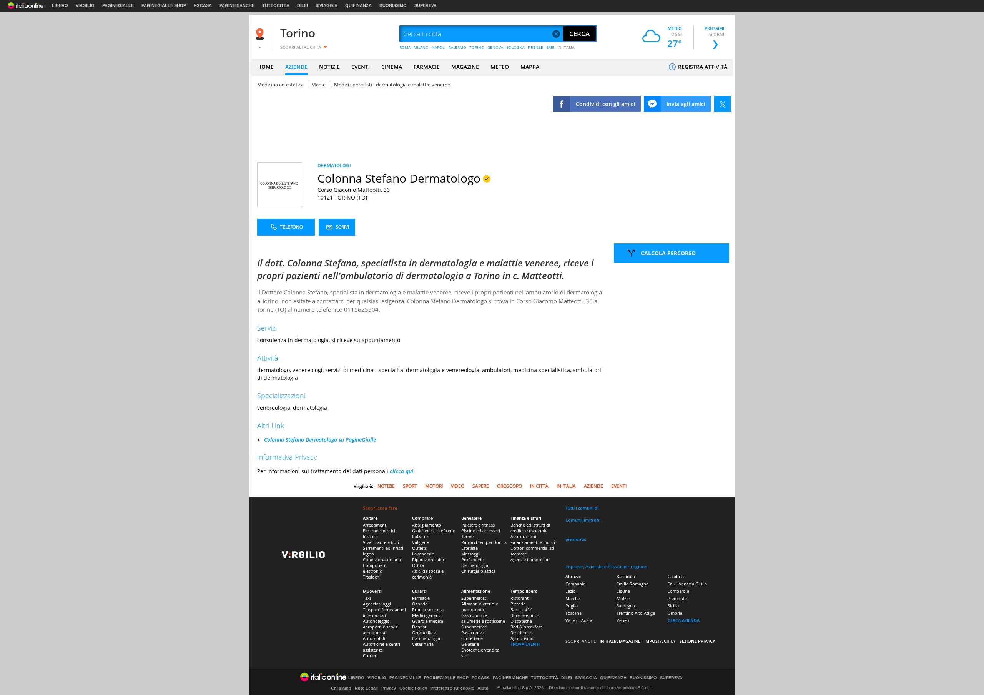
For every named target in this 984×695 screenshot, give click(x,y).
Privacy (388, 688)
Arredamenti (375, 525)
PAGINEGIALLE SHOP (163, 5)
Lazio (570, 591)
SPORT (410, 486)
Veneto (624, 620)
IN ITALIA (566, 47)
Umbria (675, 613)
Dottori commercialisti (532, 548)
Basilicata (626, 576)
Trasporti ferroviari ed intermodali (384, 612)
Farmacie (421, 598)
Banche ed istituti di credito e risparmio (530, 528)
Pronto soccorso (428, 609)
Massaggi (470, 554)
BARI (550, 47)
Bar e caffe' (521, 609)
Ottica (418, 565)
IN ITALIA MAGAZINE (620, 641)
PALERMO (457, 47)
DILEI (302, 5)
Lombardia (678, 591)
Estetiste (469, 548)
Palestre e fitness (478, 525)
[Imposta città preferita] (261, 34)
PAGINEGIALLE (118, 5)
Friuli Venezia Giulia (687, 584)
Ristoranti (520, 598)
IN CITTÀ (539, 486)
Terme (467, 536)
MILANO (421, 47)
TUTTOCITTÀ (275, 5)
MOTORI (434, 486)
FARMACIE (427, 66)
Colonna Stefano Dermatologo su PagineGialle (320, 439)
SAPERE (480, 486)
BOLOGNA (515, 47)
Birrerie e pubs (524, 615)
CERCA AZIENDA (684, 620)
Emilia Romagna (632, 584)
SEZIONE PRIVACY (697, 641)
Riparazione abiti (428, 559)
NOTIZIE (329, 66)
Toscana (573, 613)
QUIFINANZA (358, 5)
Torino (297, 33)
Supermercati (474, 598)
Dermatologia (474, 565)
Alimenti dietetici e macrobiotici (479, 606)
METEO (499, 66)
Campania (575, 584)
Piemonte (677, 598)
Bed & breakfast (526, 627)
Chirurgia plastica (478, 571)
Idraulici (371, 536)
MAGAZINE (465, 66)
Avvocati (518, 554)
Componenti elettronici (375, 568)
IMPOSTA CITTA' (660, 641)
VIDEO (457, 486)
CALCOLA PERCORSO (668, 253)
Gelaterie (470, 644)
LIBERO (60, 5)
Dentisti (419, 627)
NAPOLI (438, 47)
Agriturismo (522, 638)
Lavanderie (423, 554)
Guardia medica (427, 621)
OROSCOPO (509, 486)
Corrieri (370, 655)
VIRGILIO (85, 5)
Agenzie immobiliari (530, 559)
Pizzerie (517, 604)
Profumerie (472, 559)
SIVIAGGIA (326, 5)
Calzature (421, 536)
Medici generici (427, 615)
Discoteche (521, 621)
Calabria (676, 576)
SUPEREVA (425, 5)
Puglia (571, 606)
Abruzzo (573, 576)
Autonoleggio (376, 621)
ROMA (405, 47)
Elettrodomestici (379, 531)
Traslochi (372, 577)
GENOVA (495, 47)
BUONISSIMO (393, 5)
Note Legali (366, 688)
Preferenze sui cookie (452, 688)
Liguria (623, 591)
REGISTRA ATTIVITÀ (701, 66)
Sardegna (626, 606)
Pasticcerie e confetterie (473, 635)
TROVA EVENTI (525, 644)
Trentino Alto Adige (636, 613)
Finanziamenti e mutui (532, 542)
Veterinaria (423, 644)
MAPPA (529, 66)
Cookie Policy (413, 688)
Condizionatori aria (382, 559)
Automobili (374, 638)
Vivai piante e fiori (381, 542)
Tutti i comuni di (581, 508)
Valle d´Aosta (578, 620)
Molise (623, 598)
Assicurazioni (523, 536)
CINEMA (391, 66)
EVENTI (360, 66)
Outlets (419, 548)
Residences (521, 632)
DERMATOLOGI (334, 165)
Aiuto (483, 688)
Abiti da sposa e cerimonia (428, 574)
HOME (265, 66)
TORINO (476, 47)
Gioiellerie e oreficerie (433, 531)
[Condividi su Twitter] (722, 104)
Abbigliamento (426, 525)
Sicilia (673, 606)
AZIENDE (296, 66)
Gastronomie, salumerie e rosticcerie (483, 618)
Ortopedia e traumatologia (426, 635)
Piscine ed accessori (480, 531)
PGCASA (203, 5)
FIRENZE (535, 47)
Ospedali (421, 604)
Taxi (367, 598)
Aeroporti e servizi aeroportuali (381, 629)
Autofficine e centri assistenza (381, 647)
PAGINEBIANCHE (236, 5)
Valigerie (420, 542)
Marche (572, 598)
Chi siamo (341, 688)
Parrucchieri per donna (484, 542)
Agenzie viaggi (377, 604)
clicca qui (401, 471)
